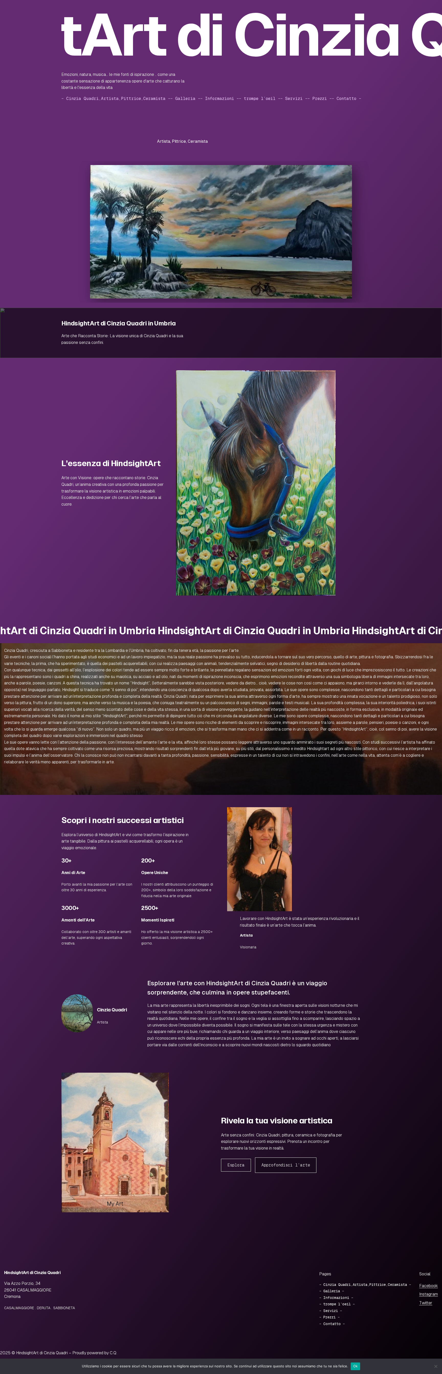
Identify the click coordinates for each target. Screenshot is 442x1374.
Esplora (236, 1165)
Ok (355, 1366)
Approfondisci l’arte (285, 1165)
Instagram (428, 1294)
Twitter (425, 1302)
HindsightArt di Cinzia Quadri (32, 1272)
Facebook (428, 1285)
